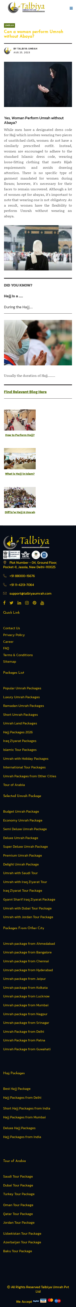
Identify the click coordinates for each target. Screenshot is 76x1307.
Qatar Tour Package (18, 1213)
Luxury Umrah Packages (21, 696)
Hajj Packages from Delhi (22, 1097)
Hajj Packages (14, 1073)
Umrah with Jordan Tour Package (28, 916)
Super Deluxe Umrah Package (25, 846)
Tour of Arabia (14, 784)
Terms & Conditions (18, 654)
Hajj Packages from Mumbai (24, 1117)
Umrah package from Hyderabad (28, 969)
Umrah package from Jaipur (24, 978)
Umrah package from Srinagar (26, 1022)
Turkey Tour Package (19, 1193)
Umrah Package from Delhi (23, 1031)
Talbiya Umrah (27, 48)
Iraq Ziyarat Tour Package (22, 890)
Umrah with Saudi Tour (20, 872)
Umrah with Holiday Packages (25, 758)
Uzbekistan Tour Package (22, 1233)
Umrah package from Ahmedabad (29, 943)
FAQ (6, 648)
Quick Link (11, 612)
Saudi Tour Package (18, 1176)
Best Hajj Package (17, 1088)
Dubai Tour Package (18, 1185)
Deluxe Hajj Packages (19, 1127)
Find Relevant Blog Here (25, 392)
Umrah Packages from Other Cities (29, 776)
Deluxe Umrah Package (20, 837)
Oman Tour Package (18, 1204)
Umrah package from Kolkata (25, 987)
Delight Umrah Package (21, 864)
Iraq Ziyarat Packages (19, 740)
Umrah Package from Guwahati (27, 1049)
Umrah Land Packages (20, 723)
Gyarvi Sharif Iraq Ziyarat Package (29, 899)
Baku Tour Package (17, 1251)
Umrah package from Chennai (26, 961)
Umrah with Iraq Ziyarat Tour (25, 881)
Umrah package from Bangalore (27, 952)
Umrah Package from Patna (24, 1040)
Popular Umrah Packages (22, 688)
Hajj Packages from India (22, 1136)
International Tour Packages (24, 767)
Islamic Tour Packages (20, 749)
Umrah (9, 25)
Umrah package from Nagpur (25, 1013)
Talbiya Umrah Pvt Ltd (52, 1289)
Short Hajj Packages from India (26, 1108)
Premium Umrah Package (22, 855)
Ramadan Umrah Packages (23, 705)
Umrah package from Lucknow (26, 996)
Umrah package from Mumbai (26, 1005)
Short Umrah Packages (20, 714)
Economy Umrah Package (22, 820)
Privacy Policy (14, 634)
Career (8, 641)
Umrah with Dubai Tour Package (27, 908)
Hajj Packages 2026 (18, 732)
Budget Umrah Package (21, 811)
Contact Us (11, 628)
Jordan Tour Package (19, 1222)
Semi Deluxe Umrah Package (25, 828)
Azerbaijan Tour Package (22, 1242)
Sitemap (9, 661)
